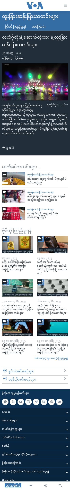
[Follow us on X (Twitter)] (13, 402)
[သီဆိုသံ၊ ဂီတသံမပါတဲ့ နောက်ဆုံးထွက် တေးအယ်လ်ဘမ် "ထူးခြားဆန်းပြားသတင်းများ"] (52, 244)
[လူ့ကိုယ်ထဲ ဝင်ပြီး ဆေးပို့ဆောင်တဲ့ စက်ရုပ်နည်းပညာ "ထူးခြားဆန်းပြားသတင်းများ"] (52, 288)
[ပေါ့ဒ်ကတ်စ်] (51, 402)
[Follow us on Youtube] (21, 402)
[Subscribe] (59, 402)
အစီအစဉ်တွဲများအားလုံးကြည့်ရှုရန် (51, 358)
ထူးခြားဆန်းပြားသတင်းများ (40, 174)
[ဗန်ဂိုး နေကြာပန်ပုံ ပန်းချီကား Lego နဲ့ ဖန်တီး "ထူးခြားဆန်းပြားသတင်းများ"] (17, 244)
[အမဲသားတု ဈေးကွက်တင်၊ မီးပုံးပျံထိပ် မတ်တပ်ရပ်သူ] (13, 178)
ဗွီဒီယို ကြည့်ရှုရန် (16, 26)
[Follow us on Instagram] (28, 402)
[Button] (8, 148)
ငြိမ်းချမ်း (19, 58)
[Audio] (45, 485)
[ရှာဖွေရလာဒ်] (60, 485)
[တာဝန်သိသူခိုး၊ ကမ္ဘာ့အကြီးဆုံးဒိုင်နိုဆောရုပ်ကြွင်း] (13, 213)
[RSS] (44, 402)
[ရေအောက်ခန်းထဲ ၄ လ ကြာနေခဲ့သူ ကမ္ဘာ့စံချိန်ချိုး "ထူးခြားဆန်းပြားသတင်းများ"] (52, 327)
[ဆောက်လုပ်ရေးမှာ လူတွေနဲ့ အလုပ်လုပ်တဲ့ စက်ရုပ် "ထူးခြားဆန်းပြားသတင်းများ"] (17, 288)
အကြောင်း (39, 26)
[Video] (31, 485)
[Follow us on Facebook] (5, 402)
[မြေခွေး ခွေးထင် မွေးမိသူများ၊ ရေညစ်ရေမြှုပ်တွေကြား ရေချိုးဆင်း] (13, 196)
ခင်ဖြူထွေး (7, 58)
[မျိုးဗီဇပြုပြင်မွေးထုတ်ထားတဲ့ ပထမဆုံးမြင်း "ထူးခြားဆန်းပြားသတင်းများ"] (17, 327)
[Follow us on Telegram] (36, 402)
